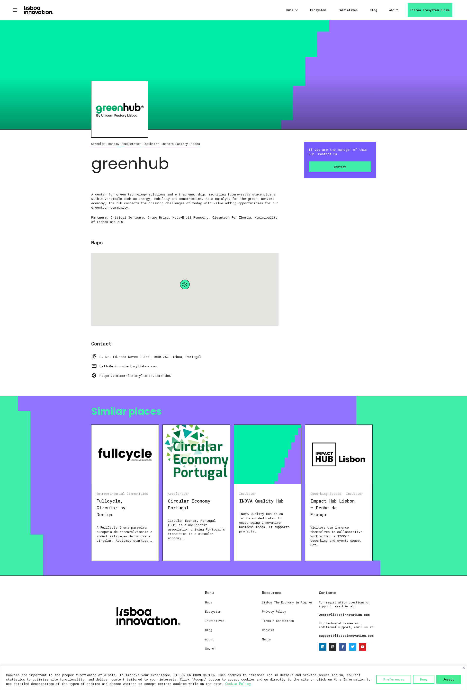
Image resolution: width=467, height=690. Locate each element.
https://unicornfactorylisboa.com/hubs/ (135, 375)
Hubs (289, 10)
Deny (423, 679)
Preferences (393, 679)
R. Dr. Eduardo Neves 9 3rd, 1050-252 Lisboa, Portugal (150, 356)
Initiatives (348, 10)
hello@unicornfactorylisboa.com (128, 366)
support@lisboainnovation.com (346, 635)
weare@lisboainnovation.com (344, 614)
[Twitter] (352, 647)
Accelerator (131, 144)
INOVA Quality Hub (261, 501)
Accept (448, 679)
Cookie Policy (238, 683)
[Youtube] (362, 647)
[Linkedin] (322, 647)
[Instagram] (332, 647)
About (393, 10)
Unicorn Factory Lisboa (181, 144)
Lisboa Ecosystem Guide (430, 10)
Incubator (151, 144)
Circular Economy (105, 144)
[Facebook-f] (342, 647)
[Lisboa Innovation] (38, 9)
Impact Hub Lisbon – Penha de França (332, 507)
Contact (340, 167)
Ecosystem (318, 10)
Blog (373, 10)
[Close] (464, 668)
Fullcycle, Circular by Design (111, 507)
